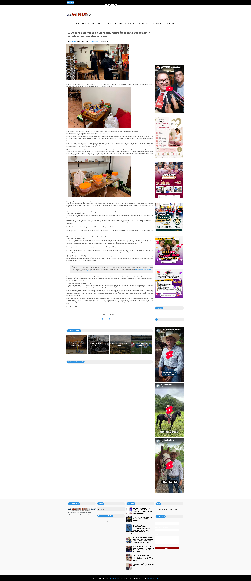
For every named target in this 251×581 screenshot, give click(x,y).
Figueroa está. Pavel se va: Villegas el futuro (143, 565)
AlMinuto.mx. (114, 578)
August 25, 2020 (91, 271)
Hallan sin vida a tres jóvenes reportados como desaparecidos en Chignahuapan (142, 510)
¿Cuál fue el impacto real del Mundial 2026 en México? (143, 518)
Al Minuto (72, 41)
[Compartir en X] (102, 319)
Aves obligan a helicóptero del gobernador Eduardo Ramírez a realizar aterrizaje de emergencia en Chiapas (138, 529)
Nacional (146, 23)
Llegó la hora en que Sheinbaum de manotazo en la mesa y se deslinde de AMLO (143, 558)
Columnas (107, 23)
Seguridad (95, 23)
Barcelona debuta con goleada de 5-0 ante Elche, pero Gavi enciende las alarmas (143, 549)
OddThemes (153, 578)
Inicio (77, 23)
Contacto (176, 509)
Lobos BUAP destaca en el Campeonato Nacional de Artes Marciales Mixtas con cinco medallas (143, 540)
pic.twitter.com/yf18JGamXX (143, 269)
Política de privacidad (165, 509)
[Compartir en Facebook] (117, 319)
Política (85, 23)
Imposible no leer (132, 23)
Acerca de (171, 23)
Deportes (118, 23)
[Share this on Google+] (109, 319)
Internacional (158, 23)
